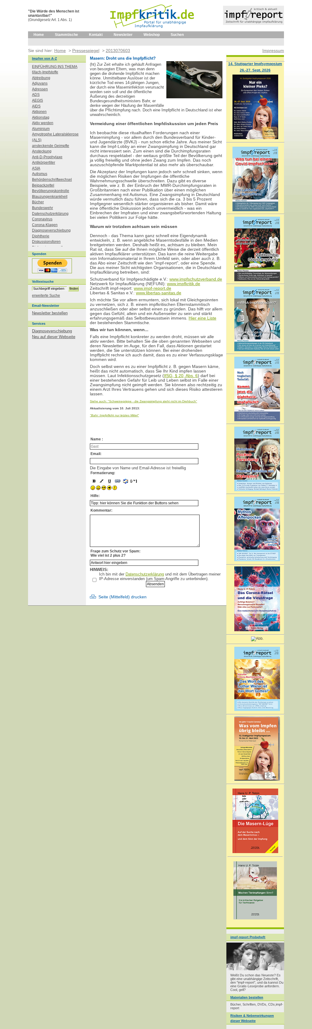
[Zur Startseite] (152, 30)
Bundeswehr (42, 208)
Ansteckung (41, 151)
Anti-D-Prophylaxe (47, 157)
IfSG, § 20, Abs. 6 (181, 375)
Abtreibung (41, 78)
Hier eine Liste (202, 318)
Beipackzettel (43, 185)
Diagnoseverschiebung (51, 230)
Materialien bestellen (246, 997)
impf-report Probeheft (247, 937)
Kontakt (96, 35)
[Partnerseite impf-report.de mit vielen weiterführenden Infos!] (253, 23)
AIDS (36, 106)
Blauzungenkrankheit (49, 196)
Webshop (152, 35)
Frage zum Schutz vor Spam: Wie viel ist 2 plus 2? (115, 553)
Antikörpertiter (43, 162)
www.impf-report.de (152, 288)
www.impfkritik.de (183, 284)
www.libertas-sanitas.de (158, 293)
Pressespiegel (85, 50)
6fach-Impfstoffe (45, 72)
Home (39, 35)
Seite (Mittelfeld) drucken (122, 597)
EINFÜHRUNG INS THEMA (54, 67)
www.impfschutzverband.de (195, 279)
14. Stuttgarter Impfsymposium (255, 64)
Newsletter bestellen (50, 313)
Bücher (38, 202)
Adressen (40, 89)
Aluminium (41, 129)
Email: (95, 454)
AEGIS (37, 100)
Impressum (273, 50)
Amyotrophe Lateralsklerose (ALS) (55, 137)
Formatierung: (102, 473)
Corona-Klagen (45, 225)
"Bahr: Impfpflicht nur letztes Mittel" (114, 415)
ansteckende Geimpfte (50, 146)
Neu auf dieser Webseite (53, 336)
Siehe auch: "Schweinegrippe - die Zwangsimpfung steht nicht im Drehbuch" (143, 401)
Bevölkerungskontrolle (50, 191)
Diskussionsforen (46, 242)
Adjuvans (40, 83)
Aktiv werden (42, 123)
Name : (96, 439)
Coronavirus (42, 219)
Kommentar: (101, 510)
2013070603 (118, 50)
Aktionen (39, 112)
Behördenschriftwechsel (52, 179)
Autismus (39, 174)
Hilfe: (95, 496)
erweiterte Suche (46, 295)
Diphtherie (40, 236)
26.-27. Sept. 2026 (255, 70)
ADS (36, 95)
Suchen (177, 35)
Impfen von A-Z (44, 58)
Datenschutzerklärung (145, 574)
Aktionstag (40, 117)
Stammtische (66, 35)
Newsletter (123, 35)
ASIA (36, 168)
